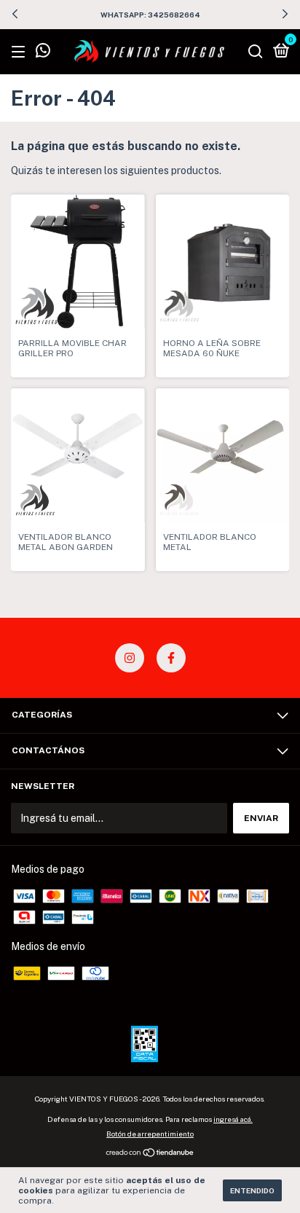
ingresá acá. (233, 1119)
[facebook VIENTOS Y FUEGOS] (171, 657)
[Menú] (21, 52)
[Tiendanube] (150, 1154)
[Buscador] (255, 52)
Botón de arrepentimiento (150, 1133)
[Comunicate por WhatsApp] (43, 53)
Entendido (252, 1190)
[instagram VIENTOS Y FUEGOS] (129, 657)
